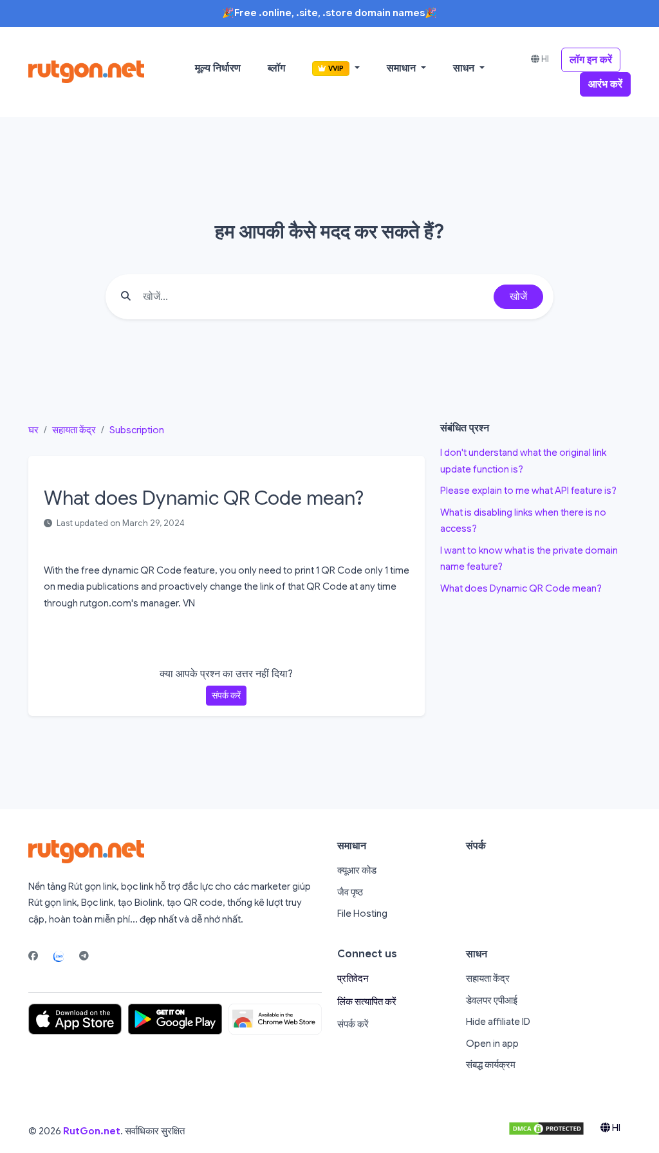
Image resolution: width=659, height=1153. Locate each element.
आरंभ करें (605, 84)
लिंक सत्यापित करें (366, 1002)
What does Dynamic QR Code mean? (521, 588)
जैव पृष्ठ (350, 892)
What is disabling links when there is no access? (523, 521)
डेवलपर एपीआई (491, 1000)
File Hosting (362, 913)
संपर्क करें (226, 695)
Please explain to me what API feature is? (528, 490)
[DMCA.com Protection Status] (546, 1128)
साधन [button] (465, 68)
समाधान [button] (402, 68)
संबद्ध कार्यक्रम (490, 1065)
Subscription (136, 430)
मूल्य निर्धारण (218, 68)
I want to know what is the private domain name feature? (529, 559)
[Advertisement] (535, 682)
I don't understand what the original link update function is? (523, 461)
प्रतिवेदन (353, 978)
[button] (336, 68)
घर (33, 430)
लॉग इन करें (591, 59)
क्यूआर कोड (356, 870)
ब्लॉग (276, 68)
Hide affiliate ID (498, 1021)
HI (544, 58)
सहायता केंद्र (74, 430)
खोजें (518, 296)
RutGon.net (91, 1131)
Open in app (492, 1043)
